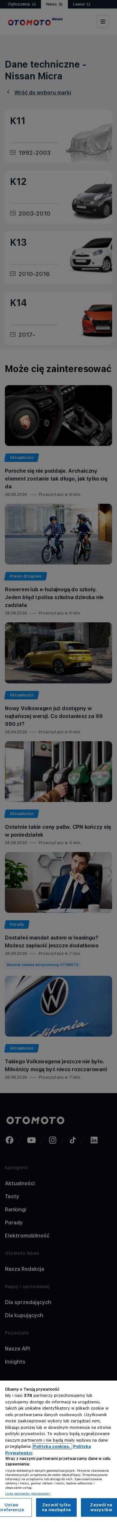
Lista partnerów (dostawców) (28, 1493)
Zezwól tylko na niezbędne (56, 1507)
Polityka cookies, (52, 1446)
